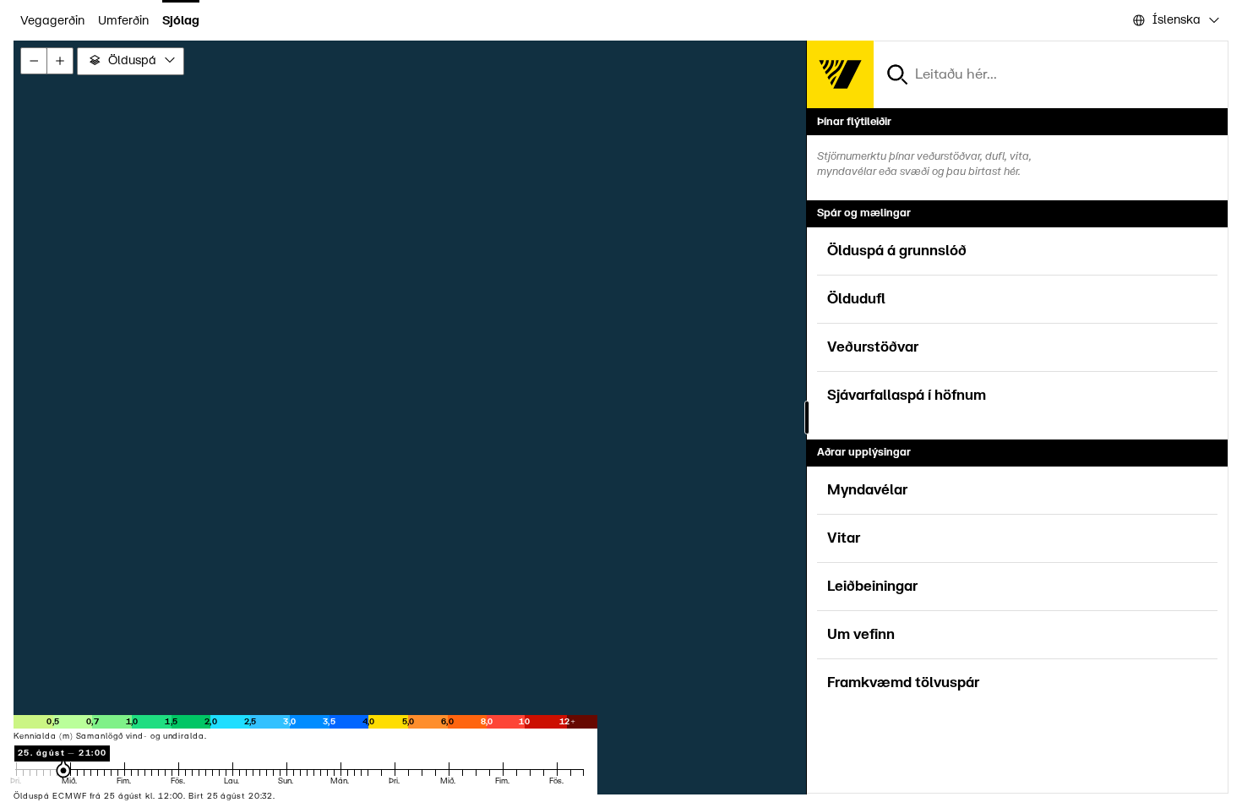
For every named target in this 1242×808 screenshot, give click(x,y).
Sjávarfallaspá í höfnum (906, 395)
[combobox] (1174, 21)
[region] (621, 417)
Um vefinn (861, 634)
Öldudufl (856, 299)
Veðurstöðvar (872, 347)
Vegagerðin (52, 21)
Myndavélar (867, 490)
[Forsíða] (840, 74)
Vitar (843, 538)
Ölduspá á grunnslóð (897, 251)
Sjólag (180, 21)
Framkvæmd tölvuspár (903, 682)
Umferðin (123, 21)
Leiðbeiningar (872, 586)
